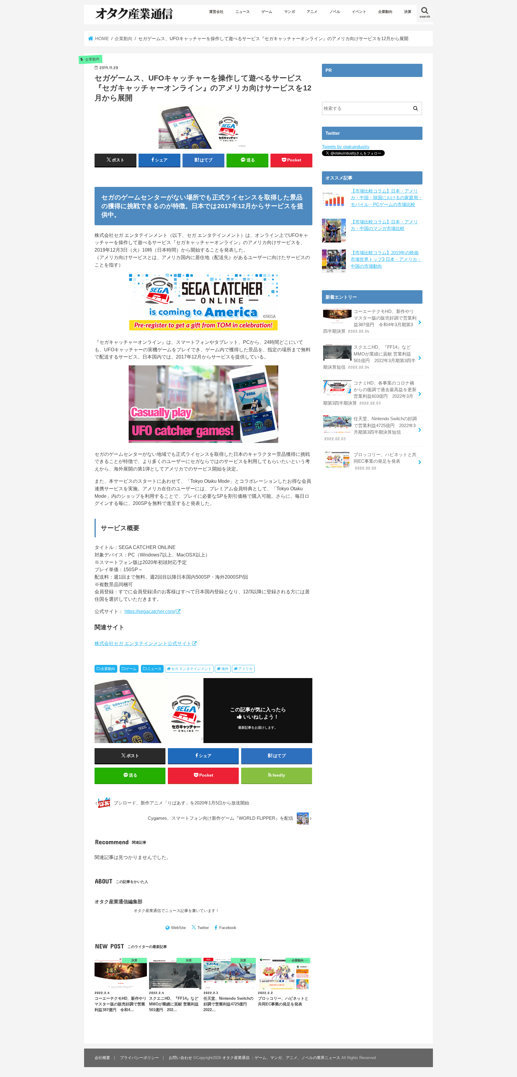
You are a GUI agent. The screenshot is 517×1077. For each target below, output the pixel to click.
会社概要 (102, 1057)
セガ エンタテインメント (191, 669)
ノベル (334, 12)
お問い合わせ (180, 1057)
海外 (225, 669)
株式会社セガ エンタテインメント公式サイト (143, 643)
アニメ (312, 12)
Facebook (227, 927)
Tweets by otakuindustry (345, 146)
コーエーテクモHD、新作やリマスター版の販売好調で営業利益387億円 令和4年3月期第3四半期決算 (369, 321)
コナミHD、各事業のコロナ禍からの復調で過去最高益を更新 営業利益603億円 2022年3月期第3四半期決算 (369, 393)
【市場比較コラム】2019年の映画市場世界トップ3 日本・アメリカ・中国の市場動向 (386, 259)
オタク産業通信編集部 (118, 901)
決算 (407, 12)
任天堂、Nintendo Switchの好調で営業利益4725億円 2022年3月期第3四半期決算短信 (370, 428)
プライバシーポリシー (139, 1057)
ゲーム (266, 12)
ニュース (242, 12)
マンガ (289, 12)
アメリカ (245, 669)
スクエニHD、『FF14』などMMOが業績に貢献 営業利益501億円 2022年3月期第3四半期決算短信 (369, 357)
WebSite (178, 927)
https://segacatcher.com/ (149, 611)
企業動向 (385, 12)
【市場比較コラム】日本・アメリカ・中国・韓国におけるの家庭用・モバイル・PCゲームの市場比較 (386, 198)
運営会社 (216, 12)
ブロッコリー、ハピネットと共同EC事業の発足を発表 (385, 461)
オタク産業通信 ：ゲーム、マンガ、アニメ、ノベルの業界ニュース (281, 1057)
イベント (359, 12)
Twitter (203, 927)
